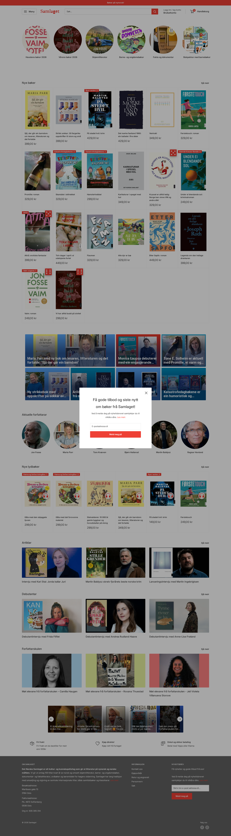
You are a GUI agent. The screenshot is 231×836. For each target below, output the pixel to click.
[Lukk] (146, 393)
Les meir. (121, 417)
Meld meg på (115, 434)
